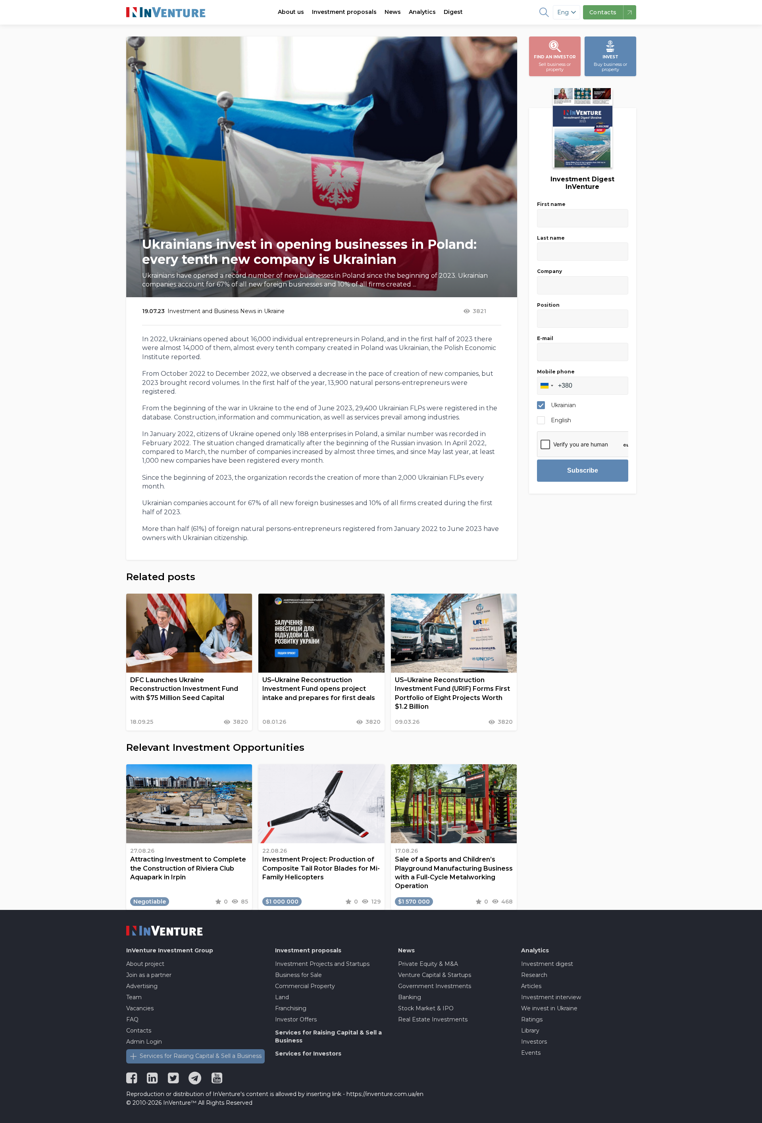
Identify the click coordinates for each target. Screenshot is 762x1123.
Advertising (142, 986)
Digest (453, 11)
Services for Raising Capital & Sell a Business (201, 1056)
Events (531, 1052)
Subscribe (582, 470)
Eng (563, 12)
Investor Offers (296, 1019)
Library (530, 1030)
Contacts (138, 1030)
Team (134, 997)
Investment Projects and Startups (322, 963)
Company (549, 271)
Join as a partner (148, 975)
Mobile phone (556, 372)
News (393, 11)
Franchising (290, 1008)
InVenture (169, 950)
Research (534, 975)
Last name (551, 238)
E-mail (545, 338)
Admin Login (144, 1041)
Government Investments (434, 986)
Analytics (422, 11)
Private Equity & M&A (428, 963)
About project (145, 963)
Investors (534, 1041)
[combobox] (546, 385)
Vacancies (140, 1008)
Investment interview (551, 997)
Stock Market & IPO (426, 1008)
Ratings (532, 1019)
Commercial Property (305, 986)
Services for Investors (308, 1053)
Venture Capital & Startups (434, 975)
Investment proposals (344, 11)
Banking (409, 997)
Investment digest (547, 963)
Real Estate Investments (433, 1019)
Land (282, 997)
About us (291, 11)
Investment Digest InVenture (582, 182)
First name (551, 204)
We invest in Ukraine (549, 1008)
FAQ (132, 1019)
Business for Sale (298, 975)
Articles (531, 986)
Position (548, 305)
